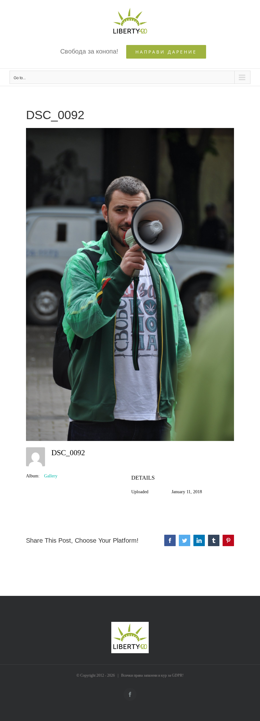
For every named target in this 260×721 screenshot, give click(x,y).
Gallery (50, 476)
